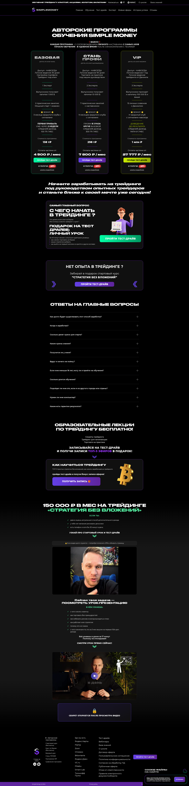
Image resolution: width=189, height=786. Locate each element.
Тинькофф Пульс (80, 774)
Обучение (89, 10)
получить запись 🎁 (76, 481)
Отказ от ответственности (111, 770)
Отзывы (153, 10)
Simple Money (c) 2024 (38, 784)
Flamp (78, 745)
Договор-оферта (107, 752)
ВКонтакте (80, 755)
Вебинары (104, 741)
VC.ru (77, 762)
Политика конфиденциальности (114, 759)
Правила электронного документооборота (110, 774)
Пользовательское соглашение (114, 756)
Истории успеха (140, 10)
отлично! (179, 779)
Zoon (77, 748)
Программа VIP (51, 759)
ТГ (124, 2)
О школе (142, 2)
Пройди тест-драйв (47, 160)
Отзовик (79, 752)
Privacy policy (93, 784)
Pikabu (78, 766)
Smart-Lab (80, 769)
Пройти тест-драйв (120, 238)
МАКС (133, 2)
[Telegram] (34, 764)
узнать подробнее (47, 170)
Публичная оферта (108, 766)
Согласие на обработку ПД (112, 763)
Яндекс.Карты (81, 741)
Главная (79, 10)
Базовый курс (51, 753)
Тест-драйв (101, 10)
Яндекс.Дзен (81, 759)
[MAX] (38, 764)
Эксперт (112, 10)
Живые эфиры (124, 10)
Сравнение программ (54, 762)
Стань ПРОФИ (51, 756)
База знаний (156, 2)
